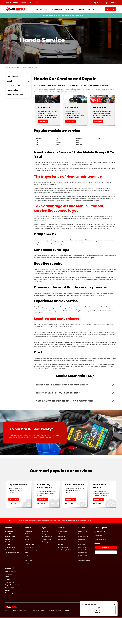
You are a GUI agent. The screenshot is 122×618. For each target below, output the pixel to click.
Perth (113, 168)
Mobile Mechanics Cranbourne (51, 521)
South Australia (62, 539)
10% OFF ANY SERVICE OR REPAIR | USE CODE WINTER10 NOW (61, 15)
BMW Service (82, 544)
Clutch (27, 555)
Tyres (81, 9)
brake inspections (68, 188)
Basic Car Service (10, 536)
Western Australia (63, 542)
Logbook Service (10, 534)
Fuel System (28, 561)
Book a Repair (29, 531)
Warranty (8, 590)
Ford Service (81, 539)
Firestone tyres (46, 539)
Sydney (94, 168)
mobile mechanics (83, 89)
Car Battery (28, 534)
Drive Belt (27, 552)
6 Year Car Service (85, 521)
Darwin (36, 170)
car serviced (54, 277)
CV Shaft (27, 563)
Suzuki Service (82, 558)
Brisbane (108, 168)
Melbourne (101, 168)
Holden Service (82, 531)
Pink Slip (7, 544)
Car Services (41, 9)
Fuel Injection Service (11, 550)
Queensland (61, 536)
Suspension (28, 558)
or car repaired (70, 277)
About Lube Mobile (15, 94)
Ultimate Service (10, 547)
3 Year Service (9, 539)
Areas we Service (100, 539)
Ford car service (57, 226)
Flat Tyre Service (47, 534)
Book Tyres (45, 531)
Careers (23, 3)
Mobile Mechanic (14, 86)
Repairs (10, 81)
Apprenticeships (9, 582)
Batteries (70, 9)
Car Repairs (57, 9)
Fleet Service (12, 90)
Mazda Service (82, 547)
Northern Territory (63, 547)
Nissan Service (82, 552)
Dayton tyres (46, 542)
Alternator (28, 539)
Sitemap (97, 543)
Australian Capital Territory (65, 550)
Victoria (60, 534)
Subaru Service (82, 555)
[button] (75, 384)
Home (8, 67)
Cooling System (29, 547)
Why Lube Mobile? (12, 3)
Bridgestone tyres (47, 536)
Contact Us (112, 3)
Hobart (41, 170)
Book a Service (9, 531)
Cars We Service (27, 67)
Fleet (30, 3)
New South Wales (63, 531)
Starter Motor (29, 542)
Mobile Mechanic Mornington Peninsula (29, 521)
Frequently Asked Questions (13, 585)
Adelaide (47, 170)
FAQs (36, 3)
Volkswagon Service (84, 561)
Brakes (27, 536)
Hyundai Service (83, 536)
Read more (43, 121)
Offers (91, 9)
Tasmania (60, 544)
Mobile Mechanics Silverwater (70, 521)
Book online (98, 121)
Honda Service (82, 534)
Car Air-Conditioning (31, 550)
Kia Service (81, 542)
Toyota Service (82, 550)
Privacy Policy (9, 593)
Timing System (29, 544)
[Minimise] (115, 604)
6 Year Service (9, 542)
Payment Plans (9, 587)
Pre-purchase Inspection (12, 552)
